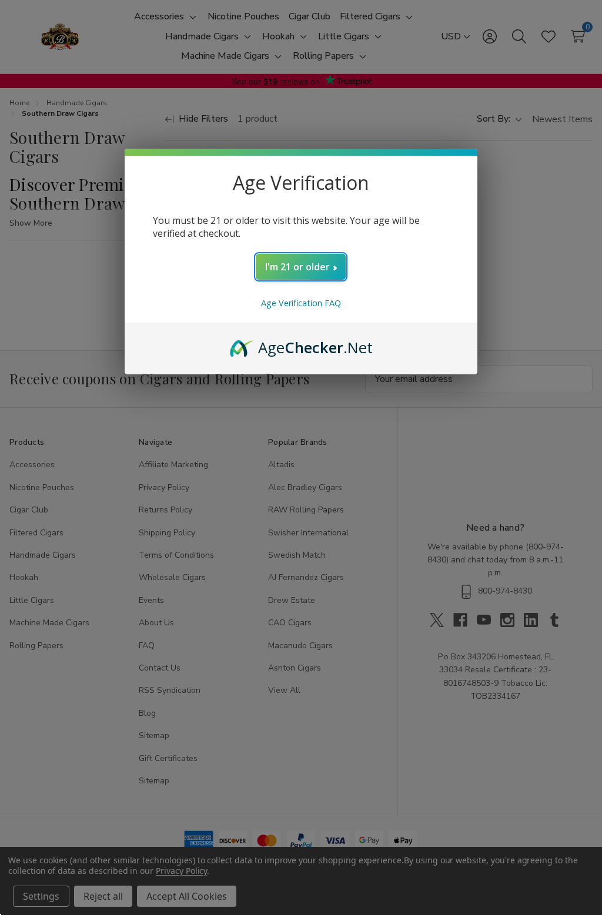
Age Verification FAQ (301, 303)
